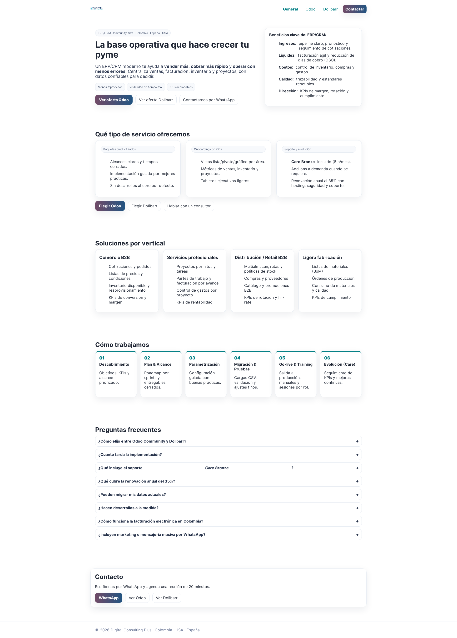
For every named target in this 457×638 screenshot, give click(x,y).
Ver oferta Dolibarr (156, 99)
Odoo (311, 9)
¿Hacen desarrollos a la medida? (128, 507)
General (290, 9)
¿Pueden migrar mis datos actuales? (132, 494)
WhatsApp (109, 597)
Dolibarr (330, 9)
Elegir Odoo (110, 206)
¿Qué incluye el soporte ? (195, 467)
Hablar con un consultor (189, 206)
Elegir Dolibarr (144, 206)
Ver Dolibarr (167, 597)
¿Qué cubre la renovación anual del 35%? (136, 481)
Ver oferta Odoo (114, 99)
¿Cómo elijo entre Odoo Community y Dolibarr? (142, 441)
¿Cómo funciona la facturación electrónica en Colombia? (150, 521)
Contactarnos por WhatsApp (209, 99)
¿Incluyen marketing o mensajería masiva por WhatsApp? (151, 534)
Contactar (354, 9)
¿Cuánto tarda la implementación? (130, 454)
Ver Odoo (137, 597)
